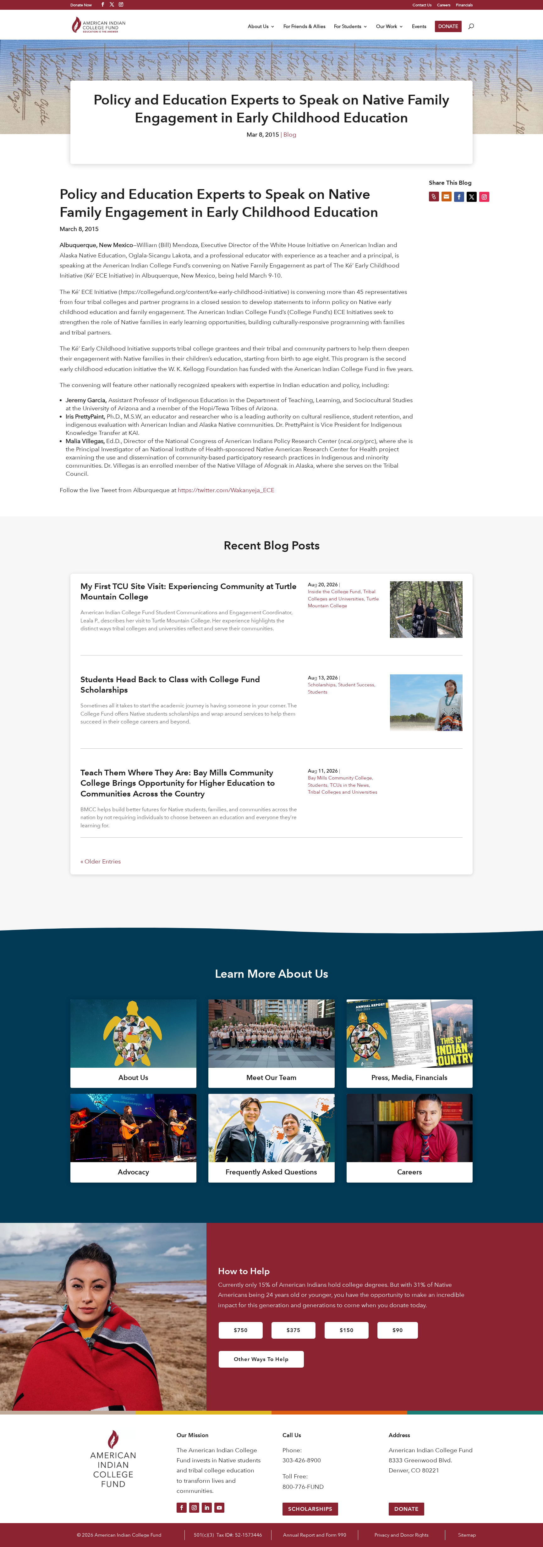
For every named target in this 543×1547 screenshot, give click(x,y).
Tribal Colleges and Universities (342, 792)
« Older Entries (100, 861)
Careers (443, 5)
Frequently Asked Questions (271, 1172)
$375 (293, 1330)
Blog (289, 134)
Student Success (356, 685)
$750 (241, 1330)
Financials (464, 5)
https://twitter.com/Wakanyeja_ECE (226, 490)
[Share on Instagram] (484, 197)
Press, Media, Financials (409, 1077)
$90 (397, 1330)
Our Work (386, 26)
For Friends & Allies (304, 26)
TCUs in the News (349, 785)
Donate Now (81, 4)
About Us (258, 26)
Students (317, 692)
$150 (347, 1330)
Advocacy (133, 1172)
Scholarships (322, 685)
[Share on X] (472, 197)
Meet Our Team (271, 1077)
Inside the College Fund (334, 591)
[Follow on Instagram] (194, 1508)
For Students (347, 26)
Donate (406, 1509)
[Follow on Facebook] (182, 1508)
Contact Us (422, 5)
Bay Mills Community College (340, 778)
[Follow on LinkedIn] (207, 1508)
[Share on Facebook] (459, 197)
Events (419, 26)
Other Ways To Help (261, 1359)
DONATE (448, 26)
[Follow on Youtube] (219, 1508)
